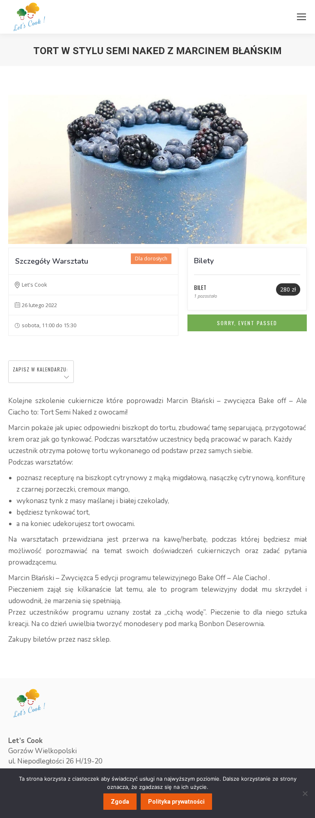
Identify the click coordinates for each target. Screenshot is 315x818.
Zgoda (120, 801)
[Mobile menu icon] (301, 16)
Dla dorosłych (151, 258)
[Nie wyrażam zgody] (305, 793)
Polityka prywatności (176, 801)
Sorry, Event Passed (247, 322)
